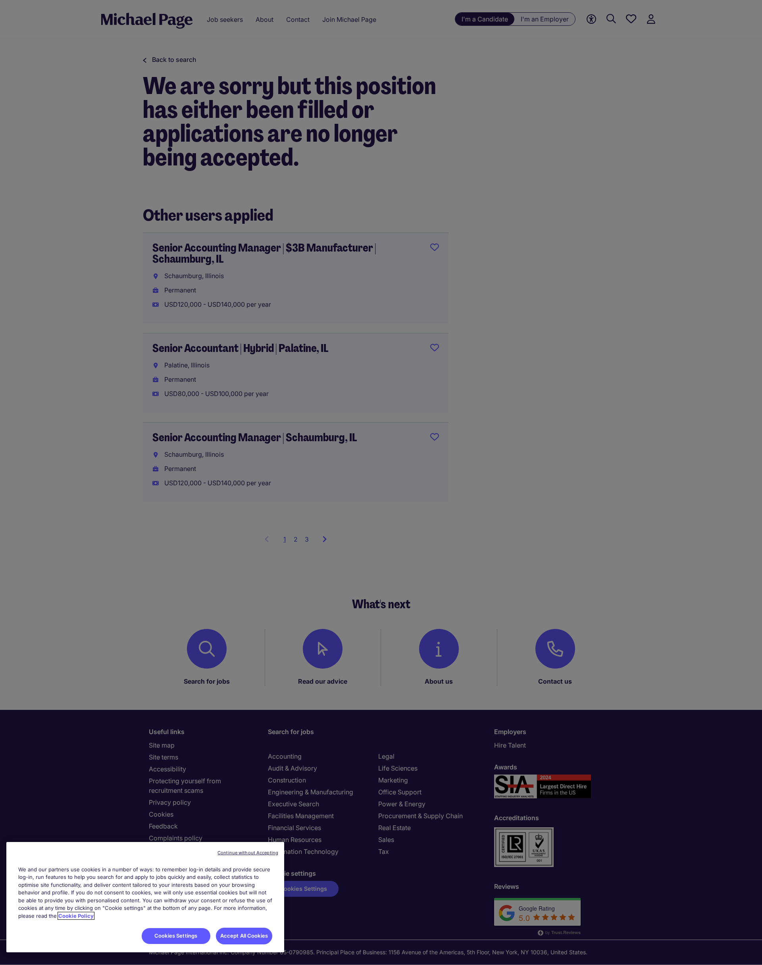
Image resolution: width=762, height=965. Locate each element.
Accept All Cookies (244, 935)
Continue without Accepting (247, 852)
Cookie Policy (76, 916)
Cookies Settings (175, 935)
